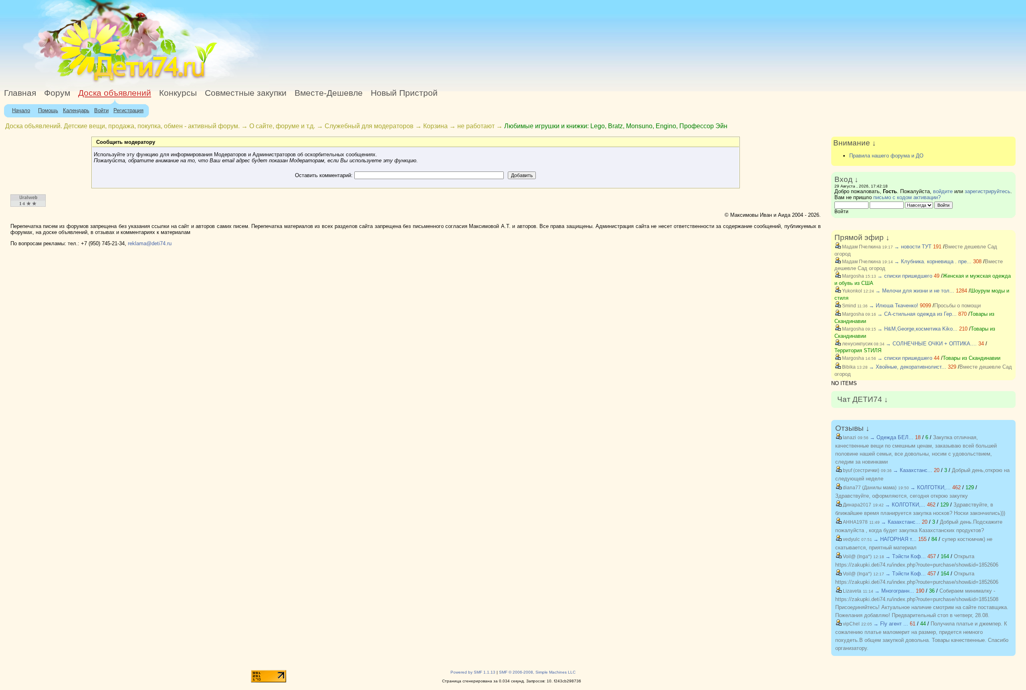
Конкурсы (178, 93)
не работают (476, 126)
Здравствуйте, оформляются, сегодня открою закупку (901, 496)
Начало (21, 110)
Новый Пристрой (404, 93)
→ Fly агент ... (890, 624)
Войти (101, 110)
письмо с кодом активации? (907, 197)
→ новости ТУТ (912, 247)
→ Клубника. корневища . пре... (932, 261)
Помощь (48, 110)
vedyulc (851, 539)
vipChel (851, 624)
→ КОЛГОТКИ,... (930, 487)
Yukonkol (851, 291)
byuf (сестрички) (860, 470)
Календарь (76, 110)
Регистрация (128, 110)
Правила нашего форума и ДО (886, 156)
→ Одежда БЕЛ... (891, 437)
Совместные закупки (246, 93)
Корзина (435, 126)
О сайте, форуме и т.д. (282, 126)
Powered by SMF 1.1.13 (472, 672)
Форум (57, 93)
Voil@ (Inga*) (857, 556)
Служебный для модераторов (369, 126)
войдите (943, 191)
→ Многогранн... (894, 591)
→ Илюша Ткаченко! (893, 306)
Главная (20, 93)
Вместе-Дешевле (329, 93)
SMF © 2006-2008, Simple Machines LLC (537, 672)
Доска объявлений (114, 93)
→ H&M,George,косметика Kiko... (917, 329)
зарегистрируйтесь (987, 191)
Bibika (848, 367)
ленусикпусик (857, 344)
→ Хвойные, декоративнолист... (907, 367)
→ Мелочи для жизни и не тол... (914, 291)
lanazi (849, 437)
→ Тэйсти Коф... (905, 556)
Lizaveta (851, 591)
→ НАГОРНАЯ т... (895, 539)
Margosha (852, 276)
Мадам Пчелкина (861, 247)
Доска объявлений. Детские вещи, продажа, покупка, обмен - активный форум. (122, 126)
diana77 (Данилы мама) (869, 487)
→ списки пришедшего (904, 276)
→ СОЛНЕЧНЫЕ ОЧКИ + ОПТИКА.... (931, 344)
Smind (848, 306)
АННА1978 (855, 522)
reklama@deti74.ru (150, 243)
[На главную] (73, 82)
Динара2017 (856, 505)
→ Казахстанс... (912, 470)
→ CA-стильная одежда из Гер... (917, 314)
